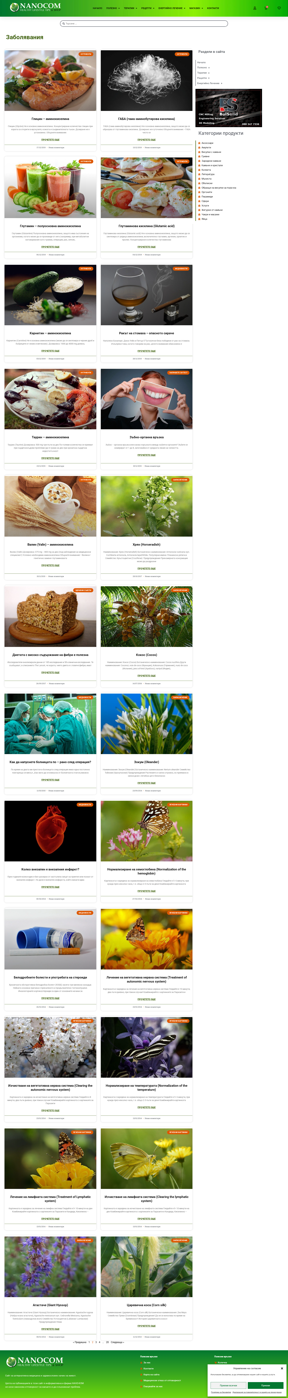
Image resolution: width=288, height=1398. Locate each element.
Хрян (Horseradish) (146, 544)
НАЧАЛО (97, 8)
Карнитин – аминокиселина (50, 333)
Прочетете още (50, 139)
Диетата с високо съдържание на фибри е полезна (50, 655)
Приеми (265, 1385)
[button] (282, 1368)
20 (107, 1342)
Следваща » (117, 1342)
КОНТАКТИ (213, 8)
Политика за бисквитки (221, 1392)
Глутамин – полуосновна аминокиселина (50, 226)
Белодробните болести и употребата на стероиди (50, 977)
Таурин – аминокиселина (50, 437)
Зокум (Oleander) (146, 762)
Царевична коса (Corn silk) (146, 1305)
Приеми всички (228, 1385)
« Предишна (79, 1342)
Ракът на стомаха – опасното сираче (146, 333)
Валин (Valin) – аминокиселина (50, 544)
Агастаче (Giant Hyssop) (50, 1305)
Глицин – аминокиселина (50, 119)
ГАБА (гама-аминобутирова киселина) (146, 119)
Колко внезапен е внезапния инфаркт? (50, 869)
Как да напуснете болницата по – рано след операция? (50, 762)
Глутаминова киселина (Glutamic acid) (147, 226)
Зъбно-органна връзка (147, 437)
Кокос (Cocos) (146, 655)
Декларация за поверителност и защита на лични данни (257, 1392)
